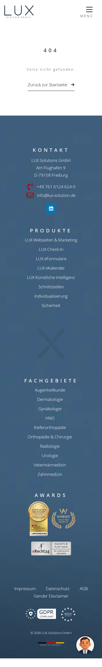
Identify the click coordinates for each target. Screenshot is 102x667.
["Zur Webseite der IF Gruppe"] (32, 11)
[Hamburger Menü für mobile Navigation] (89, 9)
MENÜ (86, 16)
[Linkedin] (51, 208)
